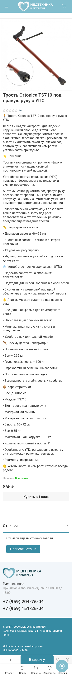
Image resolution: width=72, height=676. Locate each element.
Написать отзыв (23, 549)
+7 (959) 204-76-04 (23, 601)
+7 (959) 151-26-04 (23, 608)
